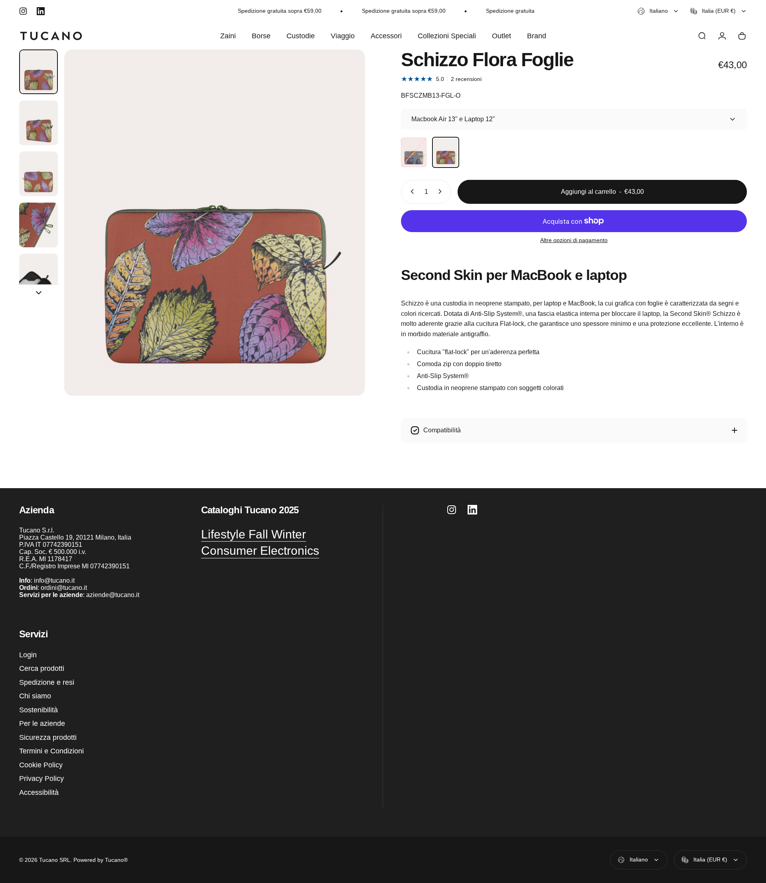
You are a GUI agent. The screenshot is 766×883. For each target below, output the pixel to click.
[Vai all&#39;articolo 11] (38, 276)
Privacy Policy (41, 778)
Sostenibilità (38, 710)
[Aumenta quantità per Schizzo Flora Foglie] (441, 191)
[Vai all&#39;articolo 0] (38, 71)
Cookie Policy (41, 765)
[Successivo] (344, 242)
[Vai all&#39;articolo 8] (38, 123)
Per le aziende (42, 723)
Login (28, 655)
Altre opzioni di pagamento (574, 240)
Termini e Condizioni (51, 751)
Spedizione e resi (46, 682)
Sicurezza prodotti (48, 737)
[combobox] (658, 11)
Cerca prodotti (41, 668)
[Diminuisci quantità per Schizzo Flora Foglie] (410, 191)
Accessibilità (39, 792)
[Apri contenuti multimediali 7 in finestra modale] (214, 222)
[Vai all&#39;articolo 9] (38, 174)
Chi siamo (35, 696)
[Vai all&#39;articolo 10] (38, 225)
